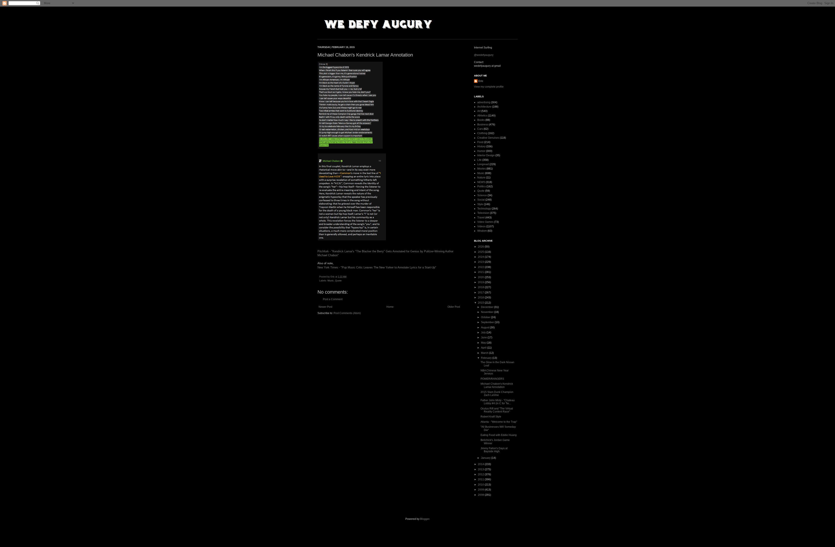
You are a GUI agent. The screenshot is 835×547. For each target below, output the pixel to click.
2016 (481, 297)
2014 (481, 464)
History (481, 146)
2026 (481, 246)
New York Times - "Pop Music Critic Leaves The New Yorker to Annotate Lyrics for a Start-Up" (376, 267)
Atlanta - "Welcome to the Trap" (499, 421)
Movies (481, 168)
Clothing (482, 133)
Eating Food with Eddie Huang (499, 435)
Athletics (482, 115)
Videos (481, 226)
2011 (481, 479)
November (487, 312)
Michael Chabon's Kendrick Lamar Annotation (497, 385)
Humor (481, 151)
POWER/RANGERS (492, 378)
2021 (481, 272)
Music (330, 280)
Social (481, 199)
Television (483, 212)
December (487, 307)
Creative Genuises (488, 137)
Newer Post (325, 306)
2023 (481, 261)
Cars (480, 128)
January (486, 457)
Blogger (424, 518)
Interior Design (486, 155)
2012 (481, 474)
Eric (480, 81)
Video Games (485, 221)
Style (480, 204)
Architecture (484, 106)
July (483, 332)
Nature (481, 177)
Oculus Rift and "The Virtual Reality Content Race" (497, 410)
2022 (481, 267)
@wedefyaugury (483, 55)
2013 (481, 469)
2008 (481, 494)
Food (480, 142)
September (488, 322)
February (486, 357)
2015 (481, 302)
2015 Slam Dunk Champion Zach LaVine (497, 394)
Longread (483, 164)
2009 (481, 489)
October (486, 317)
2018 (481, 287)
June (484, 337)
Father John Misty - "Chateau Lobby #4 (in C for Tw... (498, 402)
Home (390, 306)
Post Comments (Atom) (347, 313)
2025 (481, 251)
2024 (481, 256)
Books (481, 119)
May (484, 342)
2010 (481, 484)
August (485, 327)
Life (479, 159)
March (485, 352)
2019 (481, 282)
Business (482, 124)
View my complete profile (489, 86)
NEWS (481, 182)
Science (482, 195)
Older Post (454, 306)
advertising (483, 102)
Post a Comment (332, 299)
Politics (481, 186)
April (484, 347)
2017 (481, 292)
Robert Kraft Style (491, 416)
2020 (481, 277)
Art (479, 111)
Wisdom (482, 230)
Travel (481, 217)
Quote (338, 280)
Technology (484, 208)
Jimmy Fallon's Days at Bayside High (494, 450)
